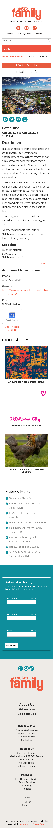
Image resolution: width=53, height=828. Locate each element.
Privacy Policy (39, 824)
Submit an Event (26, 736)
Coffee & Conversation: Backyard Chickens (26, 470)
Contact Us (26, 739)
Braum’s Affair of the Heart (26, 425)
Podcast (27, 788)
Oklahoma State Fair (21, 498)
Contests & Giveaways (27, 730)
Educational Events (18, 56)
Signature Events (26, 733)
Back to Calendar (27, 65)
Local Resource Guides (26, 779)
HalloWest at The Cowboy (24, 546)
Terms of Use (24, 824)
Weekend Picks (26, 762)
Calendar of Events (26, 753)
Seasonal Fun (27, 759)
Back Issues (27, 713)
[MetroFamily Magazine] (26, 13)
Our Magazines (24, 33)
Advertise (38, 33)
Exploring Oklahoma (26, 766)
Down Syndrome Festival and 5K (27, 522)
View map (45, 263)
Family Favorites (27, 782)
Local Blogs (27, 785)
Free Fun (26, 801)
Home (5, 56)
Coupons (26, 805)
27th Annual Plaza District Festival (26, 381)
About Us (11, 33)
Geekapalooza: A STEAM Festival (26, 756)
